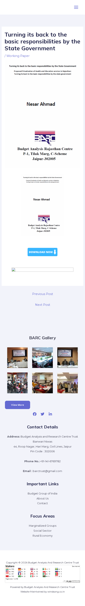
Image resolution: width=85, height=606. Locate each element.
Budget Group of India (42, 493)
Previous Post (42, 294)
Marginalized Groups (42, 525)
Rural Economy (43, 535)
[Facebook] (35, 414)
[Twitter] (42, 414)
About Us (42, 498)
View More (17, 404)
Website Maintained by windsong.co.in (42, 591)
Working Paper (18, 56)
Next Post (42, 305)
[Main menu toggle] (76, 7)
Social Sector (42, 530)
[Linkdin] (50, 414)
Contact (42, 503)
